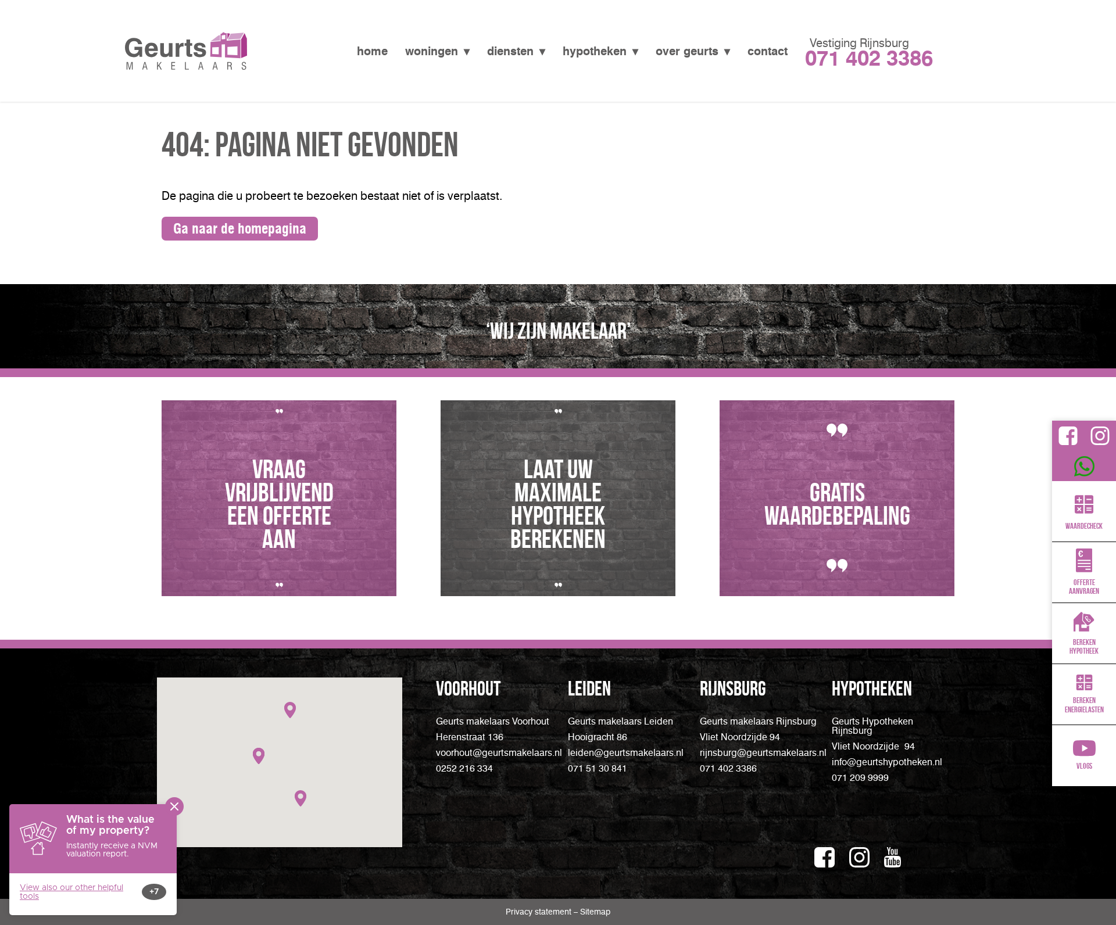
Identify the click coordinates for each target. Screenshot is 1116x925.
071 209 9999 (869, 58)
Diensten (510, 51)
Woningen (431, 51)
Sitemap (595, 912)
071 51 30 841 (597, 768)
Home (372, 51)
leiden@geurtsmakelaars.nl (626, 752)
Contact (767, 51)
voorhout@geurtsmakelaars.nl (499, 752)
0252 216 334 (464, 768)
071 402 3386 (728, 768)
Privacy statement (540, 912)
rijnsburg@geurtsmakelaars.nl (763, 752)
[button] (290, 710)
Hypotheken (595, 51)
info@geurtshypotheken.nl (887, 762)
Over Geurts (687, 51)
